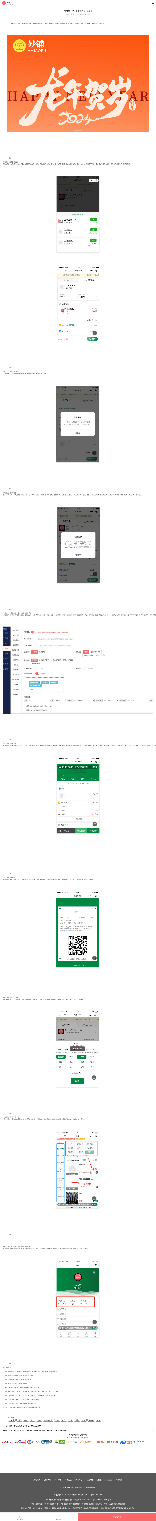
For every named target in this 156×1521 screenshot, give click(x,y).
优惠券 (91, 1420)
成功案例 (36, 1480)
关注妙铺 (89, 1480)
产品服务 (68, 1480)
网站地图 (119, 1480)
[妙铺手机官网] (7, 3)
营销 (83, 1420)
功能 (77, 1420)
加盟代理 (47, 1480)
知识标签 (108, 1480)
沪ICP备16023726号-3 (102, 1500)
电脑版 (99, 1480)
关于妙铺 (57, 1480)
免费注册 (117, 1517)
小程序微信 (48, 1420)
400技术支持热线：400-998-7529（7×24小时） (78, 1487)
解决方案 (78, 1480)
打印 (57, 1420)
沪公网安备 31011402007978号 (82, 1500)
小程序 (11, 1420)
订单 (70, 1420)
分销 (32, 1420)
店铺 (26, 1420)
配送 (63, 1420)
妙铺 (19, 1420)
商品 (98, 1420)
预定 (39, 1420)
